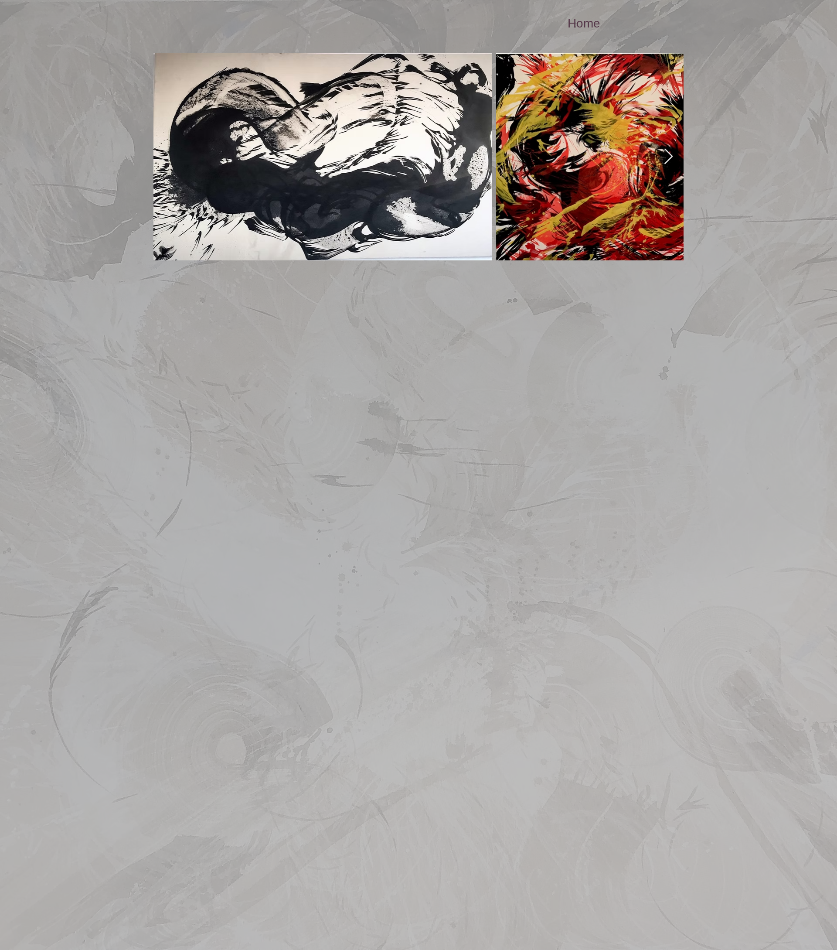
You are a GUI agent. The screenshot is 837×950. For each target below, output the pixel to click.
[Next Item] (668, 156)
